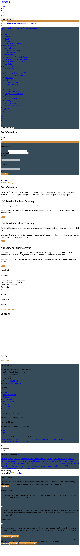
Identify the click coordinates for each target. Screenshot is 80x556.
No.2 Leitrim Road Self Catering (17, 57)
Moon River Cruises (12, 82)
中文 (67, 466)
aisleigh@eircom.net (9, 309)
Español (17, 459)
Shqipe (43, 466)
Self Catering (8, 55)
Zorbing (8, 100)
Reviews (8, 41)
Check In (4, 150)
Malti (33, 461)
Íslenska (23, 463)
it (3, 15)
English (10, 459)
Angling (6, 107)
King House (9, 71)
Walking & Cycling (12, 91)
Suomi (58, 459)
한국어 (67, 463)
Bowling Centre (11, 89)
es (4, 10)
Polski (3, 466)
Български (39, 461)
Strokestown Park (12, 68)
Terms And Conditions (21, 441)
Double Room (10, 52)
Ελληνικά (42, 459)
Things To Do (8, 66)
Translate (18, 473)
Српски (38, 466)
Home (5, 34)
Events (7, 36)
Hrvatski (71, 461)
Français (24, 459)
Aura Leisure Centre (13, 105)
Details (3, 217)
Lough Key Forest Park (14, 94)
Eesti (49, 459)
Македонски (13, 461)
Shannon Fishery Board (14, 75)
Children (4, 164)
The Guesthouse (9, 45)
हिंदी (60, 461)
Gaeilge (64, 459)
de (4, 6)
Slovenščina (51, 466)
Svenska (31, 466)
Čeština (55, 461)
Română (24, 466)
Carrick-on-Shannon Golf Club (17, 73)
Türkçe (44, 463)
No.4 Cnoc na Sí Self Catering (16, 62)
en (4, 8)
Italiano (30, 459)
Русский (17, 466)
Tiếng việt (10, 466)
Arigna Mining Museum (14, 84)
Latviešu (4, 461)
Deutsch (4, 459)
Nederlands (36, 463)
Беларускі (48, 461)
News (7, 39)
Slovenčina (60, 466)
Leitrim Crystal (10, 80)
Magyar (64, 461)
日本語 (62, 463)
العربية (53, 459)
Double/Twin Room (12, 50)
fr (3, 13)
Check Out (5, 153)
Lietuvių (71, 459)
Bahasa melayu (24, 461)
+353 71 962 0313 (7, 2)
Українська (55, 463)
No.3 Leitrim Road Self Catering (17, 59)
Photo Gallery (8, 64)
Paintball (8, 96)
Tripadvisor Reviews (13, 43)
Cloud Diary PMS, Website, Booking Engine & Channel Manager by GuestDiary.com (33, 439)
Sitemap (70, 439)
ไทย (48, 463)
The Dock (8, 78)
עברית (17, 463)
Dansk (36, 459)
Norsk (28, 463)
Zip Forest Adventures (13, 98)
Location (6, 110)
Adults (3, 155)
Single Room (10, 48)
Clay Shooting (10, 103)
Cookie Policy (6, 441)
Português (75, 463)
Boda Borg (9, 87)
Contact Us (7, 112)
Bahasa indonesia (8, 463)
